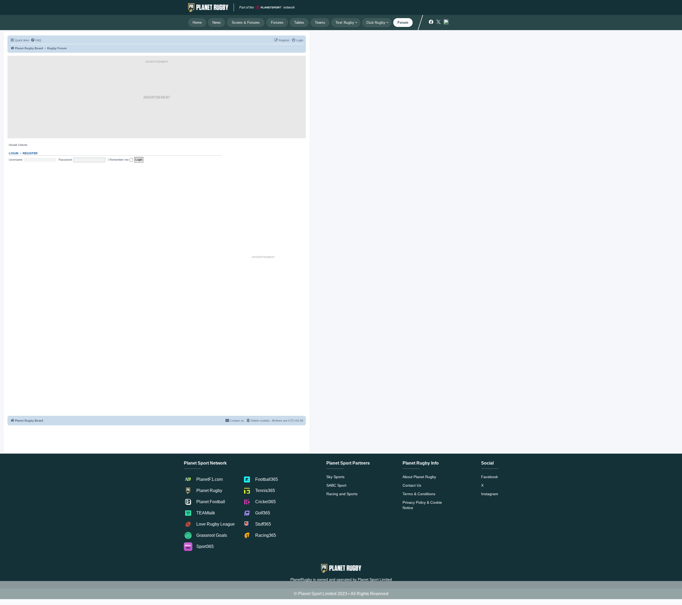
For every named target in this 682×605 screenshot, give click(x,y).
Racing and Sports (342, 494)
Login (13, 153)
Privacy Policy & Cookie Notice (422, 505)
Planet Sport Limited (375, 579)
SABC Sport (336, 485)
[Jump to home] (208, 7)
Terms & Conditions (419, 494)
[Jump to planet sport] (268, 8)
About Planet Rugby (419, 477)
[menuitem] (36, 40)
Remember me (119, 159)
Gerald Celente (18, 144)
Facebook (489, 477)
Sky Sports (335, 477)
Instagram (489, 494)
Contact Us (412, 485)
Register (30, 153)
